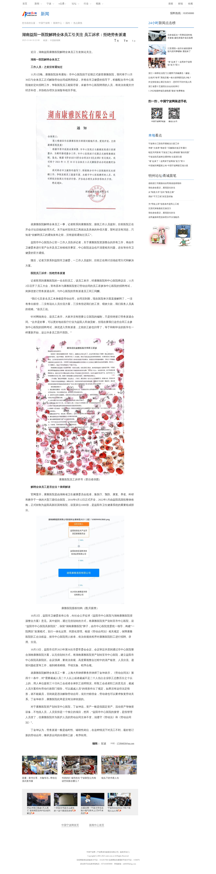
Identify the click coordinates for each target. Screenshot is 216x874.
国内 (68, 23)
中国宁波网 (44, 23)
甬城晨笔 (169, 176)
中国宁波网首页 (70, 825)
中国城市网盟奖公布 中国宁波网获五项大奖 (168, 166)
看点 (155, 135)
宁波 (49, 3)
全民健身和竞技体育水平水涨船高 (163, 217)
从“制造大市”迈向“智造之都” (161, 192)
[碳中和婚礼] (159, 246)
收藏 (190, 3)
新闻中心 (57, 23)
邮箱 (180, 3)
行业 (86, 3)
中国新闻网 (55, 40)
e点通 (61, 3)
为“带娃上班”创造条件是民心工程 (163, 204)
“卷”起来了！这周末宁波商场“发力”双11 (166, 161)
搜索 (170, 3)
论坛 (74, 3)
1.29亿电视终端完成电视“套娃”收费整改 (166, 91)
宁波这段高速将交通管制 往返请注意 (165, 157)
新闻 (37, 3)
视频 (98, 3)
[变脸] (183, 246)
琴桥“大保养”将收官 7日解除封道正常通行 (167, 148)
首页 (24, 3)
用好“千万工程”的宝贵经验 (160, 196)
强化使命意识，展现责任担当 (161, 188)
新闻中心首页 (96, 825)
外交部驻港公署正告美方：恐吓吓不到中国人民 (170, 82)
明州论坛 (155, 176)
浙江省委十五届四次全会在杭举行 (163, 86)
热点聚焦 (77, 23)
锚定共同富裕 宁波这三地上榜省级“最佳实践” (169, 152)
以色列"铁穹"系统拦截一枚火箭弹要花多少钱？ (169, 78)
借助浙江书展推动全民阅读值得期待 (164, 183)
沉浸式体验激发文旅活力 (159, 208)
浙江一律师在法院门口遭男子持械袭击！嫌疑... (169, 73)
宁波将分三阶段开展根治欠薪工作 (163, 144)
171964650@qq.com (125, 743)
